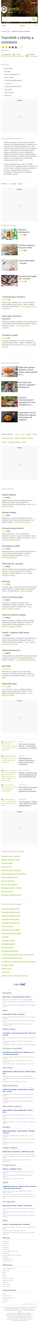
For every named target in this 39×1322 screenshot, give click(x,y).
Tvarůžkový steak (7, 965)
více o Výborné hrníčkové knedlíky (17, 625)
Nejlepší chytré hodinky (10, 1089)
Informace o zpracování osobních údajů (16, 1316)
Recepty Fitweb (5, 31)
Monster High (6, 1270)
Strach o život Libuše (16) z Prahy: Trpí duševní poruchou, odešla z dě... (19, 1038)
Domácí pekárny (22, 1131)
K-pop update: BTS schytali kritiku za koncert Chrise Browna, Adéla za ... (18, 1172)
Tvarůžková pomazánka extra (11, 958)
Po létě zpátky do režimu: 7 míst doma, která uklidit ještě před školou (28, 804)
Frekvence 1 (6, 1299)
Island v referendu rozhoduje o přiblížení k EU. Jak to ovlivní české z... (18, 1115)
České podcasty (7, 1295)
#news (19, 1169)
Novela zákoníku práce (20, 1110)
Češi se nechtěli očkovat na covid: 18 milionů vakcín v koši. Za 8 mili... (19, 1002)
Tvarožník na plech (8, 940)
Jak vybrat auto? (7, 1261)
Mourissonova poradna (10, 1205)
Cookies (30, 1316)
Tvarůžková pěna (7, 947)
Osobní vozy (6, 1245)
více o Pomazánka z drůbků (15, 556)
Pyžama (5, 1276)
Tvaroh (4, 442)
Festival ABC (28, 1205)
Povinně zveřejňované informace (19, 1320)
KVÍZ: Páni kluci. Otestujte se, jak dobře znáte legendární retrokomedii (28, 789)
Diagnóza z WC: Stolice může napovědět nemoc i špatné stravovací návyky (17, 1191)
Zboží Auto (5, 1257)
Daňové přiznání (7, 1110)
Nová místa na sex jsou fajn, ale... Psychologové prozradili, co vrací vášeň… (28, 746)
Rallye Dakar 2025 (19, 1071)
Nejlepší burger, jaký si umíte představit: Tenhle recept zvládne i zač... (19, 1139)
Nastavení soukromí (13, 1317)
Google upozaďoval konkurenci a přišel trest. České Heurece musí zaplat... (18, 1098)
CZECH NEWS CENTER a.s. (19, 1307)
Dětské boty (6, 1282)
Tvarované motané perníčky (11, 933)
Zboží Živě (5, 1243)
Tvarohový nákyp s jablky (10, 919)
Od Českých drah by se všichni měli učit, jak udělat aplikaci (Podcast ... (17, 1101)
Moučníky (13, 184)
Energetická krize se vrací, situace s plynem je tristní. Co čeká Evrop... (18, 1119)
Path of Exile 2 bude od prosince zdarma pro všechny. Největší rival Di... (18, 1209)
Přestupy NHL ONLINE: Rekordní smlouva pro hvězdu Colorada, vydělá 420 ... (19, 1017)
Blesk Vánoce (7, 997)
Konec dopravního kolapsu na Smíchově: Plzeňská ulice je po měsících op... (18, 1042)
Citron (17, 434)
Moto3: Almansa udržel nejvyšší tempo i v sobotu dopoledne (18, 1076)
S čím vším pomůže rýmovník (12, 1188)
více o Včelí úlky (26, 591)
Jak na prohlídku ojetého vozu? (10, 1251)
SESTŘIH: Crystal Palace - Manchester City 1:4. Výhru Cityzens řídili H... (19, 1227)
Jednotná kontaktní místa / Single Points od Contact (19, 1319)
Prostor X (6, 1224)
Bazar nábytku (6, 1286)
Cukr (22, 434)
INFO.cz (28, 997)
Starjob (4, 1293)
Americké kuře (6, 867)
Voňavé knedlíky (7, 863)
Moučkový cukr (7, 438)
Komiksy (20, 1205)
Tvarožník (4, 937)
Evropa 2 (5, 1301)
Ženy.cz (21, 756)
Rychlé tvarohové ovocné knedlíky (13, 874)
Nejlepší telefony (23, 1089)
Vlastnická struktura (25, 1317)
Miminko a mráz (29, 1052)
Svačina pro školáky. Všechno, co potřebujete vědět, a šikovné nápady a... (18, 1057)
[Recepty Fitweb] (10, 10)
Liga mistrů (21, 1014)
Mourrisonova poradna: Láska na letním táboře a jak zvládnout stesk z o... (18, 1212)
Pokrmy (22, 25)
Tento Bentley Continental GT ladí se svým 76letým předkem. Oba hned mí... (19, 1079)
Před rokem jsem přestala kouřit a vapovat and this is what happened (17, 1176)
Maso (4, 25)
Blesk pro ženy (24, 770)
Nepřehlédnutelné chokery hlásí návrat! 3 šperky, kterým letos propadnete (27, 761)
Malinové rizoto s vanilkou (10, 856)
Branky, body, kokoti (15, 1224)
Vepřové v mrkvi (7, 891)
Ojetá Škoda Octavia (8, 1259)
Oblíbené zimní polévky (10, 1131)
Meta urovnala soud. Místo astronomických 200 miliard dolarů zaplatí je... (18, 1095)
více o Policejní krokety (23, 522)
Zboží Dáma (6, 1247)
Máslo (35, 434)
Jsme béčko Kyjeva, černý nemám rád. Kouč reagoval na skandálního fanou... (17, 1024)
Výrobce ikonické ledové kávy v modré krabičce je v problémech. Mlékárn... (19, 1122)
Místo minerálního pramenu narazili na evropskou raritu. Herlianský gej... (17, 1160)
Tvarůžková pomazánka (9, 951)
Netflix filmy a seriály (28, 1151)
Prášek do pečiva (20, 438)
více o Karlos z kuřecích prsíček (17, 608)
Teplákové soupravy (8, 1280)
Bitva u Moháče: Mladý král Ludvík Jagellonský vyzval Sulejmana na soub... (19, 1005)
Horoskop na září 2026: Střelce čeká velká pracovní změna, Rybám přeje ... (18, 1061)
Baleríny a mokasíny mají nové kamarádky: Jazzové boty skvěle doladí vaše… (28, 775)
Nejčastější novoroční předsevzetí (13, 1052)
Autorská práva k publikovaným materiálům (19, 1313)
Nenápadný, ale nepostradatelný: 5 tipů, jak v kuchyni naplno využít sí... (18, 1136)
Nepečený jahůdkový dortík (11, 895)
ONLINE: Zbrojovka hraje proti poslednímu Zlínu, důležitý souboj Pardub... (19, 1021)
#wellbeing (13, 1169)
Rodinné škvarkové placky (10, 860)
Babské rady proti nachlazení (27, 1186)
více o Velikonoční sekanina (26, 660)
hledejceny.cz (6, 1241)
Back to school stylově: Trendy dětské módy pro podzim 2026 (18, 1063)
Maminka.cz (23, 785)
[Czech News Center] (23, 984)
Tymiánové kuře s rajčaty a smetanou (14, 976)
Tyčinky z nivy (6, 969)
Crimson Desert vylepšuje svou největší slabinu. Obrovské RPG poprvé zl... (19, 1216)
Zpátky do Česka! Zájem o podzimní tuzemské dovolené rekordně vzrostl (19, 1157)
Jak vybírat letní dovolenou (11, 1054)
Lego (4, 1274)
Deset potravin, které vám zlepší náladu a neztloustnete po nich (19, 1194)
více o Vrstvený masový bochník (19, 539)
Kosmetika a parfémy (8, 1278)
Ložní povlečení (7, 1284)
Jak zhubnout (7, 1033)
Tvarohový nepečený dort (10, 923)
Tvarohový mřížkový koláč (10, 909)
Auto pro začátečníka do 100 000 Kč (12, 1255)
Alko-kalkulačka (7, 1071)
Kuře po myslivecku (8, 881)
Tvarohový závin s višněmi (10, 930)
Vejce (24, 442)
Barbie (4, 1272)
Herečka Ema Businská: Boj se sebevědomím (14, 1230)
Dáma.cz (22, 741)
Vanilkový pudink (14, 442)
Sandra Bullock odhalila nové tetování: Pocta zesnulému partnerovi (19, 1044)
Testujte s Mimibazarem (9, 1268)
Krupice (28, 434)
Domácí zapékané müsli (9, 877)
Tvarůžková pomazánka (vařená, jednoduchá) (17, 954)
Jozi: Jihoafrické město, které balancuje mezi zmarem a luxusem (19, 1154)
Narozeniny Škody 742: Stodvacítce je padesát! (15, 1081)
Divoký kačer (16, 1151)
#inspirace (6, 1169)
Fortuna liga (26, 1224)
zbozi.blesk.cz (6, 1249)
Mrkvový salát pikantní (9, 884)
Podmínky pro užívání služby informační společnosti (19, 1314)
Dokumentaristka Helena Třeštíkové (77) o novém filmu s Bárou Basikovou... (19, 1233)
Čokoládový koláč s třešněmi (11, 888)
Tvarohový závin (7, 926)
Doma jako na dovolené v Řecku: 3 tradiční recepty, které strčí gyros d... (18, 1143)
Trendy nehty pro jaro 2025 (20, 1033)
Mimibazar (22, 799)
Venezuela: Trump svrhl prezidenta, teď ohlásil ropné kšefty (18, 999)
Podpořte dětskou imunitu (10, 1186)
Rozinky (30, 438)
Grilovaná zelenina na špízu (11, 870)
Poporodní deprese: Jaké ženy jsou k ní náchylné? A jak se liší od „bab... (19, 1197)
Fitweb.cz (34, 3)
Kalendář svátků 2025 (18, 997)
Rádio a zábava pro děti (9, 1297)
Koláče (20, 184)
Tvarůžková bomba (8, 944)
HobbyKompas (6, 1253)
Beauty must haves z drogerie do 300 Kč (13, 1178)
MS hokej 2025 (7, 1014)
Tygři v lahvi (5, 972)
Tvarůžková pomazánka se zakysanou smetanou (18, 961)
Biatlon (14, 1014)
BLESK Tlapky (7, 1151)
